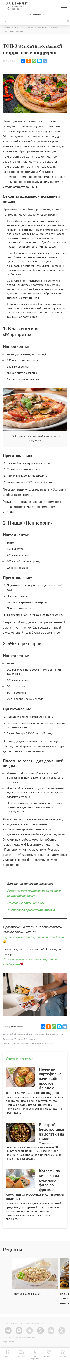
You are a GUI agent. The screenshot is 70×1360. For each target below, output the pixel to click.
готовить (20, 1034)
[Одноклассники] (28, 61)
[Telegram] (45, 61)
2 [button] (35, 1311)
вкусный (8, 1034)
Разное (19, 1039)
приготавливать (36, 1034)
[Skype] (39, 61)
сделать (50, 1043)
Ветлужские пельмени (26, 1294)
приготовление (55, 1034)
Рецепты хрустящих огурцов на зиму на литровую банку (33, 893)
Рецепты (30, 1039)
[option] (35, 1278)
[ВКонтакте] (23, 61)
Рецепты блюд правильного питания (24, 1043)
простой (8, 1039)
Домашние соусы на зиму (25, 903)
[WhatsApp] (34, 61)
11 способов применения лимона (31, 910)
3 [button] (41, 1311)
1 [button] (29, 1311)
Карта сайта (8, 1342)
